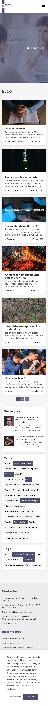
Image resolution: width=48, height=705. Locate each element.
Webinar (37, 565)
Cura (27, 479)
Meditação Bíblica (13, 517)
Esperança (10, 495)
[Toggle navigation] (43, 6)
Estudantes (22, 495)
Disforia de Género (30, 485)
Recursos (28, 559)
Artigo (7, 554)
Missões (28, 517)
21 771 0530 (24, 616)
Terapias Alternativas (27, 527)
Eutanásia (9, 501)
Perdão (8, 522)
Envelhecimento (31, 490)
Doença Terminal (13, 490)
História (8, 506)
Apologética (10, 469)
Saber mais (15, 697)
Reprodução (19, 522)
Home (32, 48)
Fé (17, 501)
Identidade (19, 506)
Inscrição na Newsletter (13, 638)
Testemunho (11, 533)
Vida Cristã (24, 533)
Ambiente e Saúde (22, 463)
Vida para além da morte (16, 538)
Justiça (30, 511)
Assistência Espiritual (28, 469)
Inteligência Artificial (14, 511)
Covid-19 (19, 474)
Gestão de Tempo (29, 501)
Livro (38, 554)
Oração (37, 517)
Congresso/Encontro (23, 554)
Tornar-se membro (11, 643)
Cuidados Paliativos (14, 479)
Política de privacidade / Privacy (17, 648)
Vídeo (28, 565)
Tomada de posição (14, 565)
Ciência (8, 474)
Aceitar (30, 697)
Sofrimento (10, 527)
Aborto (8, 463)
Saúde (32, 522)
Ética (32, 495)
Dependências (12, 485)
